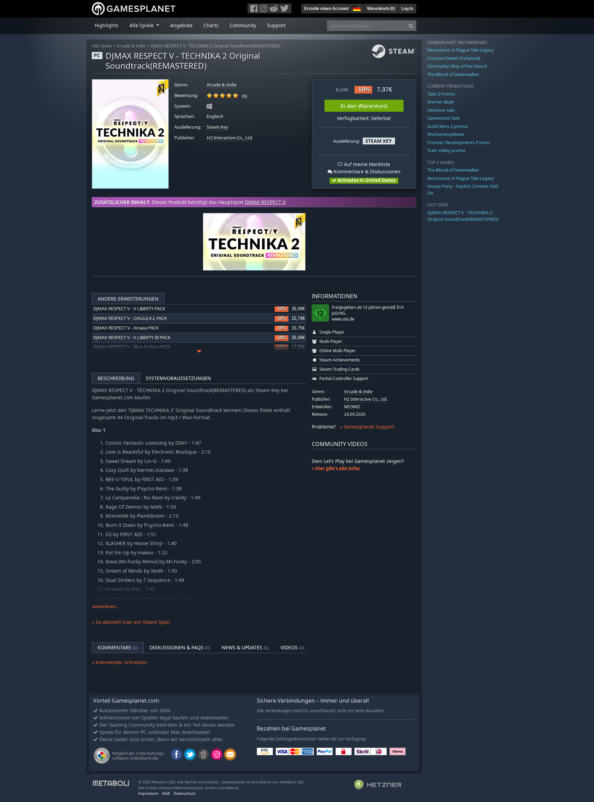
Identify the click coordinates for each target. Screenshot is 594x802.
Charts (211, 25)
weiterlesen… (105, 606)
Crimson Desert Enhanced (453, 58)
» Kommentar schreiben (119, 662)
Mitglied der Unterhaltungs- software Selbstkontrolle (138, 755)
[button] (356, 7)
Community (243, 25)
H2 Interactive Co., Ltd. (230, 138)
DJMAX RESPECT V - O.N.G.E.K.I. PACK (130, 318)
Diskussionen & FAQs (180, 647)
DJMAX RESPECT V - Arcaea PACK (126, 328)
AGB (166, 793)
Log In (407, 8)
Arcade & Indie (131, 45)
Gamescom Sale (443, 118)
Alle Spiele (102, 45)
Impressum (148, 793)
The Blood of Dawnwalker (453, 74)
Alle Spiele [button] (142, 25)
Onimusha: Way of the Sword (457, 66)
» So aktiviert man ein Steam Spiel (131, 622)
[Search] (411, 25)
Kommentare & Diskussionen (366, 171)
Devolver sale (440, 110)
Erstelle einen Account (326, 8)
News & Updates (245, 647)
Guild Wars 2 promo (447, 126)
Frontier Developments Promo (458, 142)
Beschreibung (116, 378)
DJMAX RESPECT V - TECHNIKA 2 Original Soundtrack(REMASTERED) (215, 45)
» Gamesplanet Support (367, 426)
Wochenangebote (445, 134)
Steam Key (217, 127)
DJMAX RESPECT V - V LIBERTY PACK (129, 309)
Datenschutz (185, 793)
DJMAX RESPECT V (265, 202)
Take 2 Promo (441, 94)
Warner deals (440, 102)
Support (276, 25)
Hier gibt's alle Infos (337, 468)
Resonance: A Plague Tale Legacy (460, 50)
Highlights (107, 25)
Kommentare (118, 647)
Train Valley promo (446, 150)
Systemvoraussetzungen (178, 378)
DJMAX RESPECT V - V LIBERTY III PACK (131, 337)
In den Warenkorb (364, 106)
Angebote (181, 25)
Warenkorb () (381, 8)
